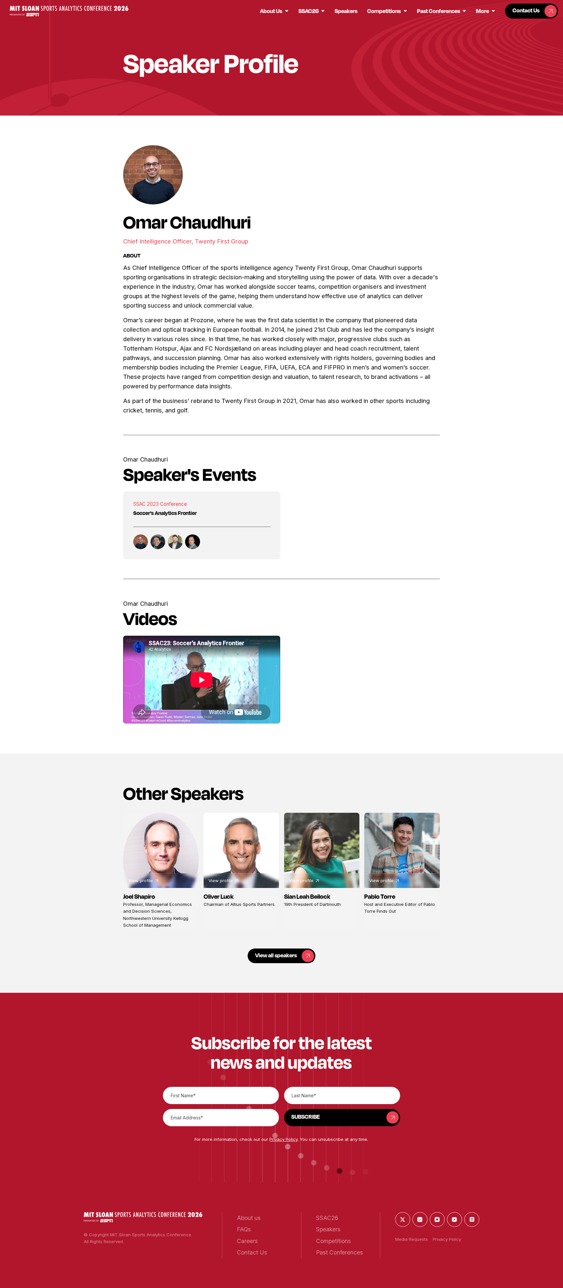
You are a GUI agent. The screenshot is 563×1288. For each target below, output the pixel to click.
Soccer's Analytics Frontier (165, 513)
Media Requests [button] (411, 1239)
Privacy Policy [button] (283, 1139)
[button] (69, 11)
